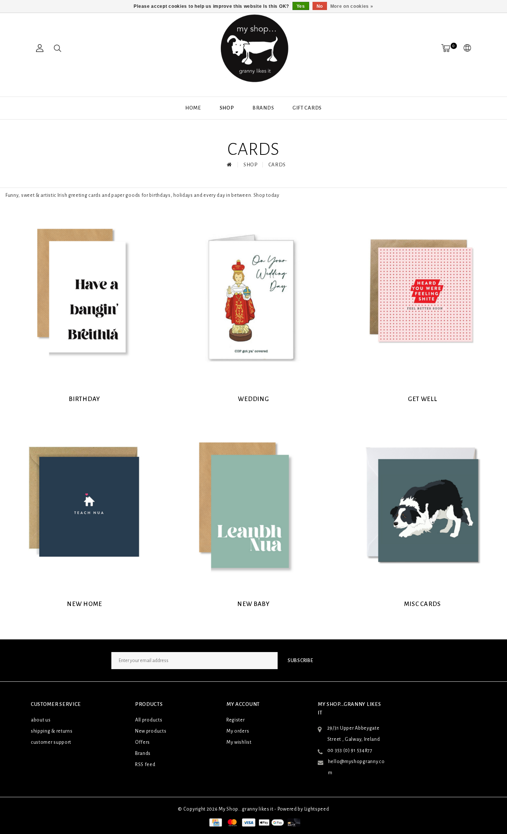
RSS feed (145, 764)
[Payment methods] (215, 822)
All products (148, 720)
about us (41, 720)
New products (150, 731)
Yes (301, 6)
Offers (142, 742)
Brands (263, 108)
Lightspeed (316, 809)
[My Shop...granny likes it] (253, 48)
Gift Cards (307, 108)
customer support (51, 742)
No (320, 6)
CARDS (277, 164)
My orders (237, 731)
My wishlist (239, 742)
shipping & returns (52, 731)
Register (235, 720)
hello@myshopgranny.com (356, 767)
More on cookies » (351, 6)
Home (193, 108)
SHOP (227, 108)
